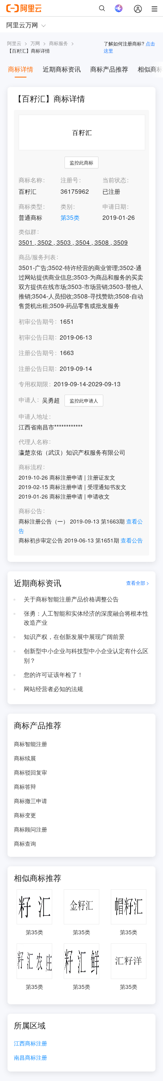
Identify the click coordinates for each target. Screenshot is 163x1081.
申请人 (27, 399)
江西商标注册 (30, 1044)
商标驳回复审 (30, 772)
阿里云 (14, 43)
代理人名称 (33, 442)
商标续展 (25, 758)
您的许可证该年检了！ (53, 674)
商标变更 (25, 815)
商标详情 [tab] (20, 69)
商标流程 (30, 467)
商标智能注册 (30, 744)
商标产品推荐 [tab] (109, 69)
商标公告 (30, 511)
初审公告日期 (36, 337)
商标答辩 (25, 786)
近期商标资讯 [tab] (62, 69)
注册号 (69, 179)
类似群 (27, 232)
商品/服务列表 (37, 257)
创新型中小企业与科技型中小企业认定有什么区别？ (86, 655)
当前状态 (114, 179)
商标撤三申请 (30, 801)
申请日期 (114, 206)
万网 (35, 43)
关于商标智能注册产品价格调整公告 (71, 598)
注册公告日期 (36, 368)
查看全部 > (137, 583)
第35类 (70, 217)
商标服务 (58, 43)
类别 (66, 206)
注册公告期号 (36, 352)
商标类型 (30, 206)
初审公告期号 (36, 321)
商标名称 (30, 179)
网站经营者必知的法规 (53, 688)
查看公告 (132, 540)
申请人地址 (33, 416)
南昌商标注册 (30, 1058)
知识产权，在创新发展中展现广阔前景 (74, 636)
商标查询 (25, 843)
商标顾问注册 (30, 829)
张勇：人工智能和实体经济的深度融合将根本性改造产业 (86, 618)
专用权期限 (33, 383)
